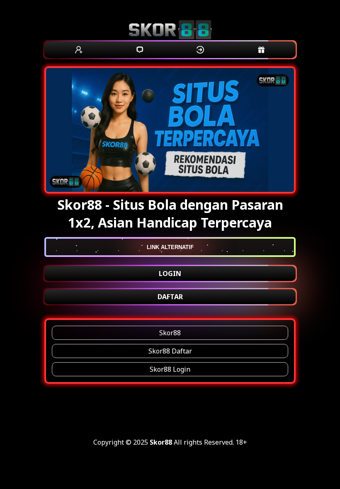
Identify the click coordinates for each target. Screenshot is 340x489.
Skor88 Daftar (170, 351)
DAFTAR (170, 296)
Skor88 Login (170, 369)
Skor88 (170, 332)
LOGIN (170, 273)
